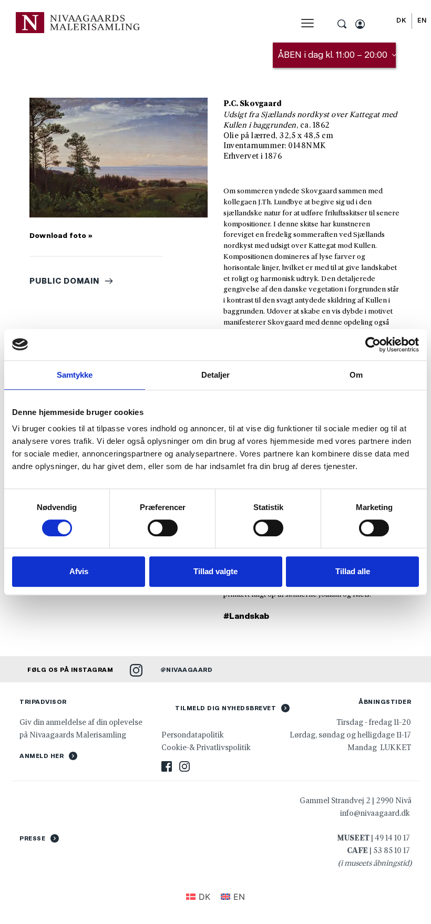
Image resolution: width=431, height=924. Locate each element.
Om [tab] (356, 374)
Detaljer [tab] (215, 374)
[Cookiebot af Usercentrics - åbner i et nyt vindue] (373, 344)
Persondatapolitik (192, 735)
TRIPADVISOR (43, 701)
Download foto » (61, 235)
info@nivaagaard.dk (375, 813)
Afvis (78, 571)
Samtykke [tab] (75, 374)
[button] (307, 23)
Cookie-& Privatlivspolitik (206, 747)
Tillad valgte (215, 571)
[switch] (163, 528)
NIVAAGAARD (189, 669)
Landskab (249, 615)
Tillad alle (352, 571)
